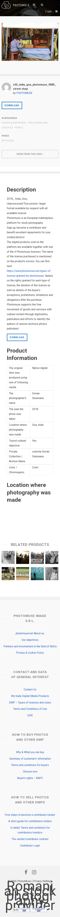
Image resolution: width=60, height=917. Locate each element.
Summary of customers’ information (30, 758)
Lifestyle (7, 127)
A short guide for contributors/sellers (30, 821)
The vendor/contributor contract (30, 839)
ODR (30, 715)
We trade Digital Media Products (30, 696)
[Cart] (56, 11)
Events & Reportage (14, 123)
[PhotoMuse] (16, 5)
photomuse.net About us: (30, 633)
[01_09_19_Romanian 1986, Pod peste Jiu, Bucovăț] (8, 558)
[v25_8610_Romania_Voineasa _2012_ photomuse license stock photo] (8, 574)
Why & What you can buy (30, 752)
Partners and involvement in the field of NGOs (30, 646)
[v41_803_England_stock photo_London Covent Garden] (37, 558)
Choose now (30, 771)
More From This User (29, 154)
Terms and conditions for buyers (30, 765)
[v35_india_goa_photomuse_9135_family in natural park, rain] (22, 558)
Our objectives (30, 639)
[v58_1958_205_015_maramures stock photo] (51, 574)
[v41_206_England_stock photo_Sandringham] (22, 574)
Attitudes (8, 141)
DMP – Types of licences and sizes (30, 702)
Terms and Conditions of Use (30, 708)
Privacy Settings (42, 881)
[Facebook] (25, 872)
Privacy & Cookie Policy (30, 652)
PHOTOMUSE (24, 93)
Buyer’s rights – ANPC (30, 778)
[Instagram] (34, 872)
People (19, 127)
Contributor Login (30, 845)
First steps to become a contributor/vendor (30, 814)
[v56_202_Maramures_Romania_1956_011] (51, 558)
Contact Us (30, 689)
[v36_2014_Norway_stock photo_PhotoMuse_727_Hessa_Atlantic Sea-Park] (37, 574)
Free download (38, 123)
